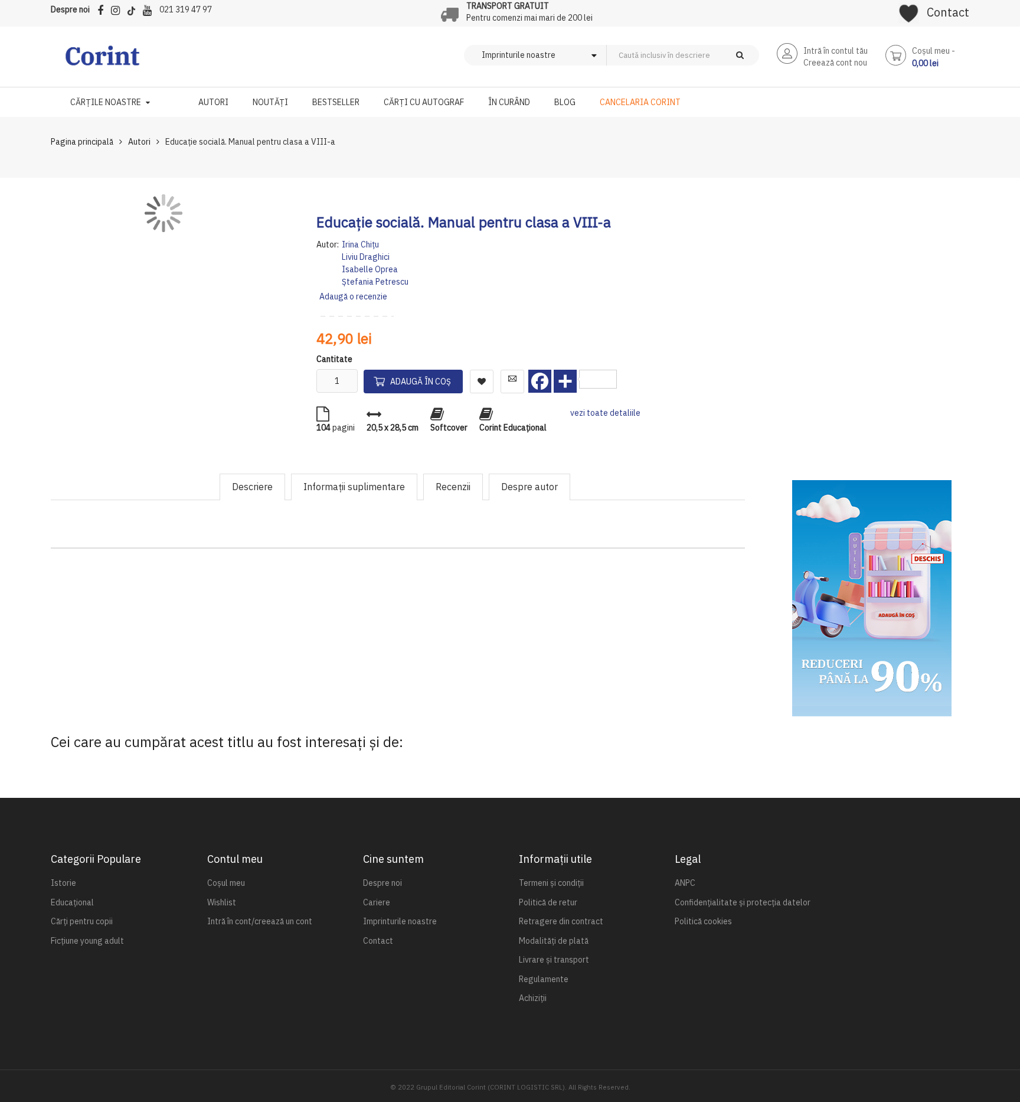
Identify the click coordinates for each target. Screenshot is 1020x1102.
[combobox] (702, 55)
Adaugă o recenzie (353, 296)
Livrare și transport (554, 959)
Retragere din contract (561, 921)
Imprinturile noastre (400, 921)
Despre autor (529, 487)
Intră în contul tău (835, 50)
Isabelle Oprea (370, 269)
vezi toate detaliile (605, 412)
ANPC (685, 883)
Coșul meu (226, 883)
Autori (139, 141)
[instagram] (118, 8)
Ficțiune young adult (87, 940)
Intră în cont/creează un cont (259, 921)
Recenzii (453, 487)
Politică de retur (548, 902)
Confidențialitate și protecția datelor (742, 902)
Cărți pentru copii (82, 921)
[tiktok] (134, 8)
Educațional (72, 902)
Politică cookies (703, 921)
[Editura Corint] (102, 61)
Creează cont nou (835, 62)
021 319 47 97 (185, 9)
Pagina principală (82, 141)
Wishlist (221, 902)
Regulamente (543, 979)
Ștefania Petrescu (375, 281)
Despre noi (70, 9)
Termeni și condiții (551, 883)
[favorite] (908, 9)
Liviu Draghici (366, 257)
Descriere (252, 487)
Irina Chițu (360, 244)
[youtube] (150, 8)
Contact (948, 12)
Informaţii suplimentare (354, 487)
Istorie (63, 883)
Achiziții (533, 998)
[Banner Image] (872, 598)
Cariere (376, 902)
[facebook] (103, 8)
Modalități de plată (554, 940)
